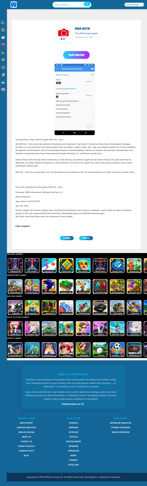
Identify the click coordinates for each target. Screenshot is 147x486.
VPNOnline (73, 451)
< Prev (66, 238)
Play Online (76, 54)
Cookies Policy (26, 451)
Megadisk (73, 446)
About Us (26, 437)
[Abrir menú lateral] (3, 4)
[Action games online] (3, 22)
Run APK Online (26, 432)
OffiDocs (73, 423)
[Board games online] (3, 37)
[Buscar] (87, 4)
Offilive (73, 437)
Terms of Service (26, 446)
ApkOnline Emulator (120, 423)
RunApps (73, 460)
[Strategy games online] (3, 74)
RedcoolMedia (73, 441)
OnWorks (73, 427)
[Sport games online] (3, 67)
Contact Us (26, 441)
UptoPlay (73, 432)
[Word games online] (3, 82)
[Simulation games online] (3, 59)
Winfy (74, 455)
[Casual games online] (3, 44)
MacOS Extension (120, 432)
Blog (26, 455)
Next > (86, 238)
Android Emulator (26, 427)
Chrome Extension (120, 427)
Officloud (73, 465)
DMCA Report (26, 423)
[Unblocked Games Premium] (3, 89)
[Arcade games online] (3, 30)
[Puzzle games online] (3, 52)
